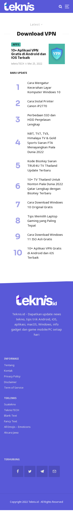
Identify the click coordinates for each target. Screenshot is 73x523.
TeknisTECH (11, 410)
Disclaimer (10, 382)
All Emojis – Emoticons (17, 427)
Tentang (9, 365)
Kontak (8, 370)
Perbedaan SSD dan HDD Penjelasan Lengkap (41, 119)
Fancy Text (10, 421)
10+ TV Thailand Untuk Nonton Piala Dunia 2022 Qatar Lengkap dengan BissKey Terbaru (45, 186)
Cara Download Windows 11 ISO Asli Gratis (45, 236)
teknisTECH (17, 63)
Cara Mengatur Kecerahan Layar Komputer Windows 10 (43, 87)
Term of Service (14, 387)
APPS (16, 44)
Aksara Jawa (11, 432)
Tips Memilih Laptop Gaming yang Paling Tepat (42, 220)
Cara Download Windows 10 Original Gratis (45, 204)
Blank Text (10, 415)
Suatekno (10, 404)
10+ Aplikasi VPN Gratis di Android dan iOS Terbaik (28, 54)
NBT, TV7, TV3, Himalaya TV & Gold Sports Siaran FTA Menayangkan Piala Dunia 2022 (41, 142)
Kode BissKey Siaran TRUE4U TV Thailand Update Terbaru (42, 165)
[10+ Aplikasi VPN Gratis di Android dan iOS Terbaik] (57, 54)
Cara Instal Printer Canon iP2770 (40, 103)
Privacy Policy (12, 376)
